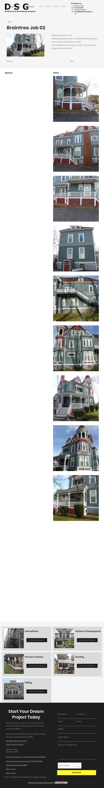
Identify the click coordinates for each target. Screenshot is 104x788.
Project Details (63, 737)
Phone (79, 721)
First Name (62, 714)
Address (61, 729)
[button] (13, 22)
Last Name (80, 714)
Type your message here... (67, 745)
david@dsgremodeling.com (16, 741)
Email (60, 721)
